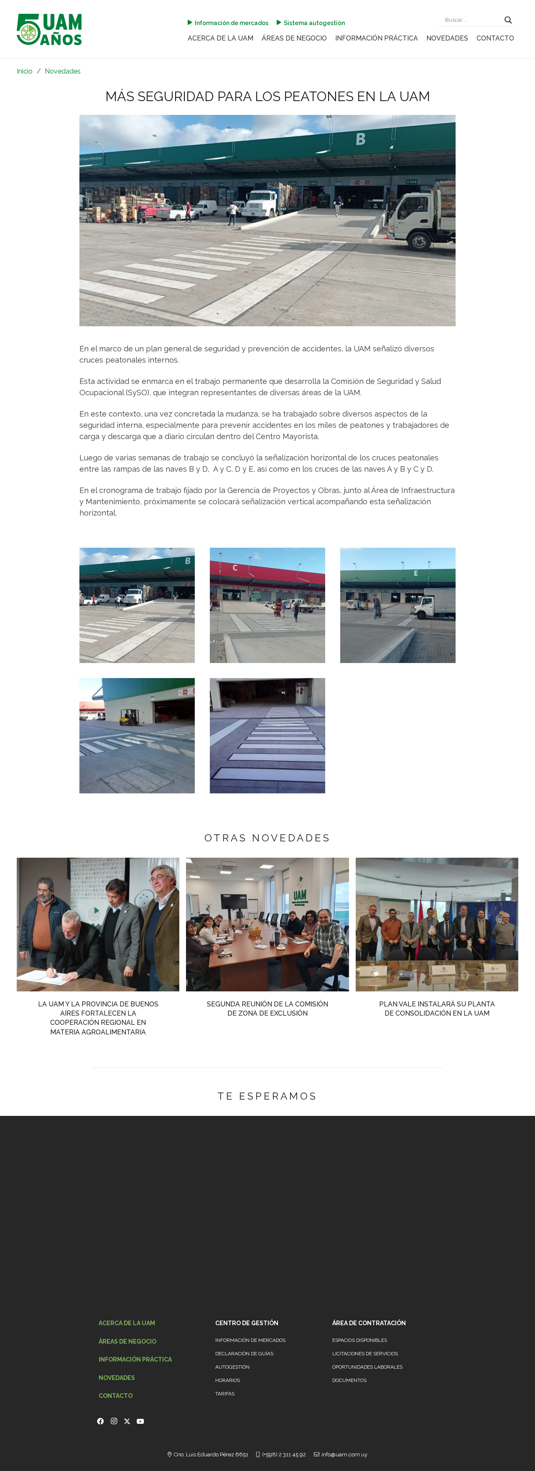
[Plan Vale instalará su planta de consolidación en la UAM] (437, 862)
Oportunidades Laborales (367, 1367)
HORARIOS (227, 1380)
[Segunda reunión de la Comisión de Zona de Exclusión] (267, 862)
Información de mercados (250, 1340)
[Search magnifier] (508, 20)
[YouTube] (140, 1421)
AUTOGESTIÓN (232, 1367)
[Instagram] (113, 1421)
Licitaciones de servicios (365, 1354)
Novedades (117, 1377)
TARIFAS (224, 1394)
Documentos (349, 1380)
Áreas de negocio (127, 1341)
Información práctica (135, 1359)
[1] (137, 605)
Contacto (115, 1395)
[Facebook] (100, 1421)
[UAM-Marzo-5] (49, 29)
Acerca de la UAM (127, 1323)
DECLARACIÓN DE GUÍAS (244, 1354)
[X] (127, 1421)
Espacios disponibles (359, 1340)
